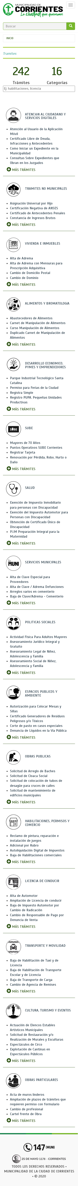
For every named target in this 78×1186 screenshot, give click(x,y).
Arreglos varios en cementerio (32, 592)
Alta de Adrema (21, 258)
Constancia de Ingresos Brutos (32, 218)
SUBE (29, 428)
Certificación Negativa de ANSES (34, 208)
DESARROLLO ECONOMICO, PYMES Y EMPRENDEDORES (45, 365)
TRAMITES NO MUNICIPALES (46, 189)
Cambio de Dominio (24, 278)
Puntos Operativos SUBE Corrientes (36, 448)
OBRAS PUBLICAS (38, 756)
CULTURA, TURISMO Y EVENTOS (48, 1010)
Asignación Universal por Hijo (31, 203)
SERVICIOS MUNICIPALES (43, 562)
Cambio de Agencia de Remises (33, 985)
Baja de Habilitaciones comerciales (36, 855)
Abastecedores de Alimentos (31, 318)
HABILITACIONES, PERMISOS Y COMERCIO (47, 823)
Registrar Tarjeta (22, 452)
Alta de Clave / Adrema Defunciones (37, 587)
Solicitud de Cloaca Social (28, 776)
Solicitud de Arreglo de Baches (32, 771)
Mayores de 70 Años (25, 443)
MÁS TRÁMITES (23, 170)
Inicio (9, 38)
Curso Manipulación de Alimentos (34, 328)
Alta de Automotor (24, 896)
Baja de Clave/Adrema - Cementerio (36, 596)
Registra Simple (21, 393)
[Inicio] (33, 11)
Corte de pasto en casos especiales (36, 726)
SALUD (30, 488)
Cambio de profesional (26, 1109)
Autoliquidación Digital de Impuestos (37, 850)
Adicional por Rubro (24, 845)
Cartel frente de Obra (26, 1114)
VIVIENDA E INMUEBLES (42, 243)
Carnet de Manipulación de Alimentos (37, 323)
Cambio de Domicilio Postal (30, 273)
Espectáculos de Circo (26, 1044)
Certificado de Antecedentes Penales (37, 213)
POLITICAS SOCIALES (40, 622)
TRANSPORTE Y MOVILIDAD (45, 946)
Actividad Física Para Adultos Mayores (38, 637)
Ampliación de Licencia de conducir (36, 900)
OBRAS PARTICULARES (41, 1080)
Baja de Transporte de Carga (31, 980)
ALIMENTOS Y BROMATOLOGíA (47, 303)
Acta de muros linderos (27, 1095)
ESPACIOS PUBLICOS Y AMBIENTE (41, 694)
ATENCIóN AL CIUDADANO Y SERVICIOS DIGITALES (45, 116)
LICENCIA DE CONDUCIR (42, 881)
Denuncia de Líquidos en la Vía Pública (38, 730)
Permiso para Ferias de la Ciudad (34, 388)
